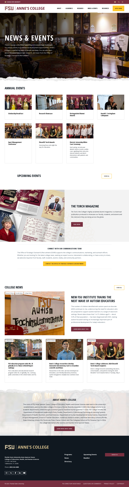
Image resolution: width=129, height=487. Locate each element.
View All (106, 176)
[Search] (119, 2)
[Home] (25, 8)
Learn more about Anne (64, 429)
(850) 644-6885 (14, 467)
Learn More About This (81, 329)
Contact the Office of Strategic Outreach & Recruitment (65, 264)
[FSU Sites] (122, 2)
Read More (77, 224)
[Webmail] (115, 2)
